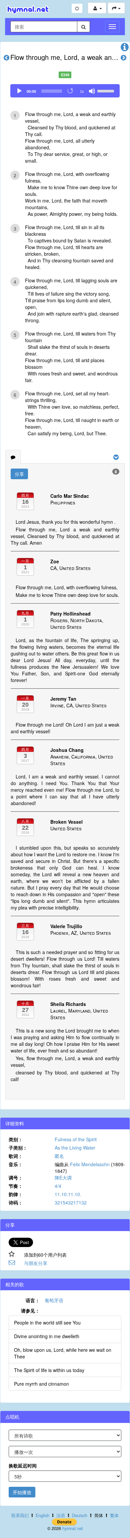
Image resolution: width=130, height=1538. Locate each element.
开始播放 (22, 1492)
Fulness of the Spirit (76, 1139)
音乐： (16, 1164)
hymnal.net (72, 1528)
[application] (65, 90)
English (42, 1515)
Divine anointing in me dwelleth (46, 1336)
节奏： (16, 1186)
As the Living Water (75, 1147)
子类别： (18, 1147)
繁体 (114, 1515)
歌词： (16, 1156)
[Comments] (13, 457)
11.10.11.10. (68, 1194)
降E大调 (63, 1177)
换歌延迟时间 (23, 1465)
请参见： (30, 1310)
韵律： (16, 1194)
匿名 (59, 1156)
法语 (60, 1515)
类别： (16, 1139)
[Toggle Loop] (70, 91)
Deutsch (79, 1515)
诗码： (16, 1202)
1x (82, 91)
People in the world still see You (47, 1322)
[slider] (106, 90)
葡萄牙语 (54, 1300)
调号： (16, 1177)
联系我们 (20, 1515)
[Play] (19, 91)
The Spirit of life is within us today (49, 1370)
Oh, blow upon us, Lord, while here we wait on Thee (62, 1353)
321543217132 (71, 1202)
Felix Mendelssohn (90, 1164)
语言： (33, 1300)
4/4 (58, 1186)
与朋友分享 (35, 1263)
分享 (19, 474)
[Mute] (92, 91)
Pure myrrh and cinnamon (41, 1383)
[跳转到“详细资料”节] (125, 48)
